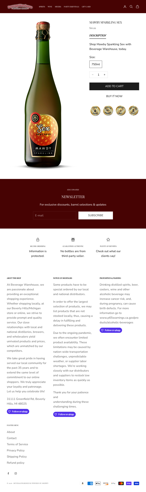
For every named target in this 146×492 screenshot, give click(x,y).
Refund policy (15, 463)
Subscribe (95, 215)
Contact (12, 438)
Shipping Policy (17, 457)
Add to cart (114, 86)
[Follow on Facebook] (8, 473)
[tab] (97, 36)
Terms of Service (17, 444)
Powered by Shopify (40, 483)
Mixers (58, 6)
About (11, 432)
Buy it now (114, 96)
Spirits (42, 6)
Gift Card (86, 6)
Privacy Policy (16, 450)
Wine (50, 6)
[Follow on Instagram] (15, 473)
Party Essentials (71, 6)
